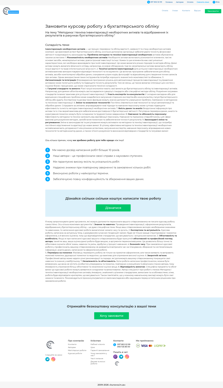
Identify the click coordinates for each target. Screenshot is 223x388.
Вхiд (218, 2)
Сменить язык (203, 2)
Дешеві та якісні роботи (98, 363)
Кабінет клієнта (98, 344)
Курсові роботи (75, 353)
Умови (175, 11)
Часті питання (97, 359)
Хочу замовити (111, 316)
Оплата (190, 2)
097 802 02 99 (156, 2)
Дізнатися (113, 208)
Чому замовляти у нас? (99, 354)
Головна (169, 2)
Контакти (186, 11)
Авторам (180, 2)
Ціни (93, 347)
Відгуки (197, 11)
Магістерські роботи (77, 350)
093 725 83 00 (123, 347)
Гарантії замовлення (100, 350)
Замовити (213, 11)
